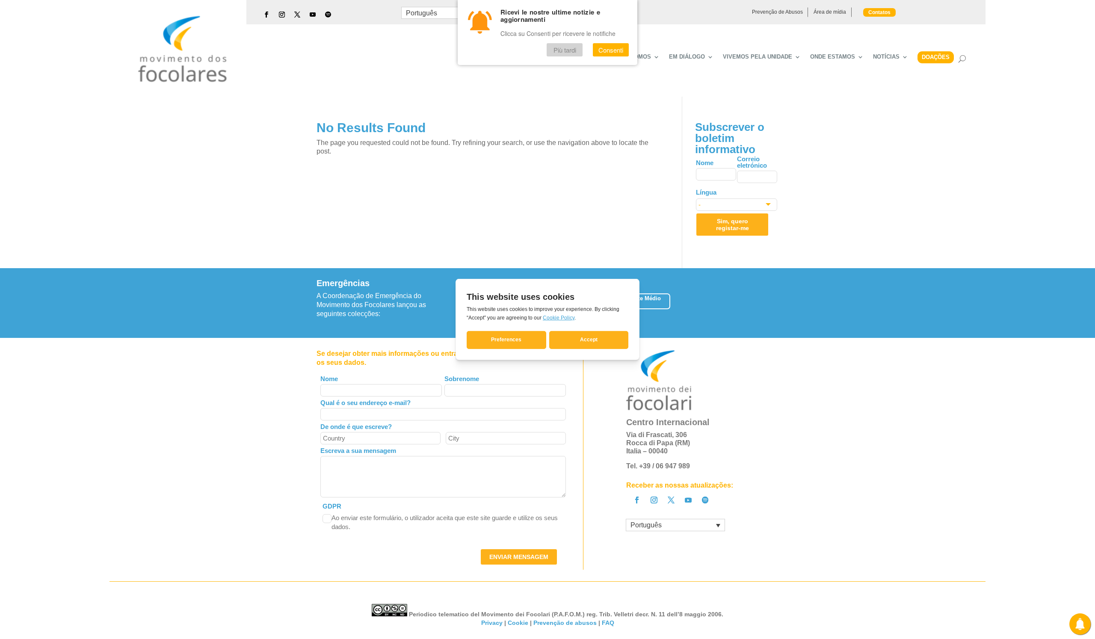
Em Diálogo (687, 57)
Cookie (518, 622)
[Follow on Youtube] (313, 15)
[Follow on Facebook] (266, 15)
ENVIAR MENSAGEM (518, 556)
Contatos (879, 12)
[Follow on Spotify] (328, 15)
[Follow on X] (297, 15)
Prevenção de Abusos (777, 12)
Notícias (886, 57)
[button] (778, 303)
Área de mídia (830, 12)
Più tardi (564, 49)
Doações (936, 57)
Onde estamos (832, 57)
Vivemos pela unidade (757, 57)
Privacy (492, 622)
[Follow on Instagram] (282, 15)
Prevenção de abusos (565, 622)
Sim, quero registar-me (732, 224)
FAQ (608, 622)
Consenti (610, 49)
